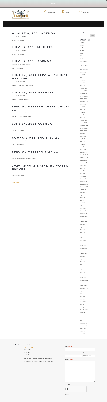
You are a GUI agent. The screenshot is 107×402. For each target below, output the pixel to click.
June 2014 (82, 293)
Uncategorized (28, 36)
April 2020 (82, 114)
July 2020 (82, 106)
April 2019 (82, 146)
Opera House (69, 11)
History (82, 50)
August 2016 (83, 227)
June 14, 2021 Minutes (33, 92)
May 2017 (82, 203)
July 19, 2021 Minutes (32, 47)
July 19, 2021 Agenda (32, 61)
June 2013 (82, 320)
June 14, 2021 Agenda (32, 123)
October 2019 (83, 130)
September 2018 (84, 162)
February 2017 (83, 211)
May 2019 (82, 144)
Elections (82, 45)
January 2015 (83, 277)
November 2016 (84, 219)
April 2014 (82, 299)
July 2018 (82, 168)
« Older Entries (15, 182)
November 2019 (84, 128)
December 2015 (84, 248)
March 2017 (83, 208)
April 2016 (82, 237)
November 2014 (84, 283)
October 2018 (83, 160)
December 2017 (84, 184)
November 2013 (84, 312)
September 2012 (84, 325)
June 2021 (82, 77)
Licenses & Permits (58, 24)
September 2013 (84, 317)
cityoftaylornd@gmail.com (30, 347)
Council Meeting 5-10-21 (35, 137)
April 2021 (82, 82)
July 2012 (82, 331)
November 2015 (84, 251)
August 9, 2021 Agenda (34, 33)
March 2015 (83, 272)
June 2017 (82, 200)
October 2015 (83, 253)
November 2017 (84, 187)
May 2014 (82, 296)
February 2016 (83, 243)
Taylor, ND (51, 11)
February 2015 (83, 275)
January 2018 (83, 181)
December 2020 (84, 93)
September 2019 (84, 133)
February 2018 (83, 179)
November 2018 (84, 157)
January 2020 (83, 122)
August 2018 (83, 165)
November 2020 (84, 96)
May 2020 (82, 112)
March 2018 (83, 176)
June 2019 (82, 141)
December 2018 (84, 155)
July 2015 (82, 261)
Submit (66, 394)
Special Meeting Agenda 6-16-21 (41, 108)
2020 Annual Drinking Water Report (40, 167)
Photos (81, 58)
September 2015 (84, 256)
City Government (28, 24)
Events (81, 47)
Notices (26, 172)
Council (27, 140)
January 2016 (83, 245)
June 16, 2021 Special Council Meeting (40, 77)
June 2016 (82, 232)
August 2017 (83, 195)
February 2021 (83, 88)
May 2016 (82, 235)
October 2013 (83, 315)
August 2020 (83, 104)
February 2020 (83, 120)
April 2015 (82, 269)
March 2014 (83, 301)
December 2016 (84, 216)
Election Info (38, 24)
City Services (47, 24)
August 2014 (83, 291)
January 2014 (83, 307)
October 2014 (83, 285)
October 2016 (83, 221)
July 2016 (82, 229)
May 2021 (82, 80)
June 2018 (82, 170)
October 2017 (83, 189)
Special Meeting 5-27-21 (35, 151)
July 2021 (82, 74)
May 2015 (82, 267)
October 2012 (83, 323)
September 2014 (84, 288)
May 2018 (82, 173)
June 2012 (82, 333)
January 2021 (83, 90)
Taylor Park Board (78, 24)
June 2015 (82, 264)
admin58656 (16, 36)
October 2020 (83, 98)
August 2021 (83, 72)
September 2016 (84, 224)
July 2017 (82, 197)
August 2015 (83, 259)
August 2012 (83, 328)
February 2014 (83, 304)
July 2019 (82, 138)
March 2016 (83, 240)
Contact (85, 11)
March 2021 (83, 85)
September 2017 (84, 192)
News (81, 53)
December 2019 (84, 125)
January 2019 (83, 152)
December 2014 (84, 280)
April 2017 (82, 205)
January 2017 (83, 213)
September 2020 (84, 101)
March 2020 (83, 117)
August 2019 (83, 136)
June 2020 (82, 109)
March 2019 (83, 149)
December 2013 (84, 309)
